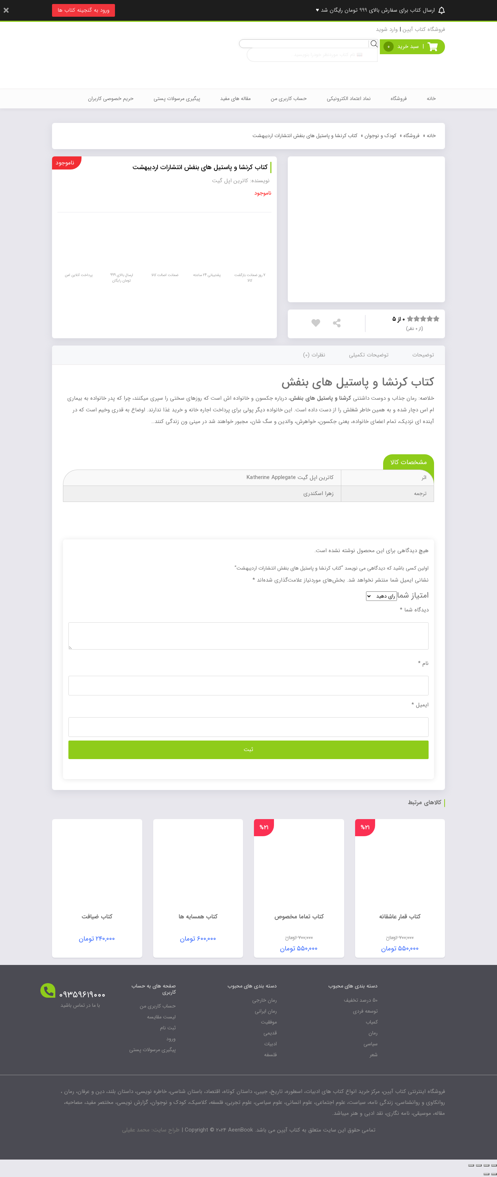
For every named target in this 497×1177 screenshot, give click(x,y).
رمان (373, 1033)
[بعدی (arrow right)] (486, 1174)
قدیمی (270, 1033)
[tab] (423, 355)
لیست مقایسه (161, 1017)
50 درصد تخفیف (361, 1000)
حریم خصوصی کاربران (111, 99)
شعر (374, 1055)
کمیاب (372, 1022)
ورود (171, 1039)
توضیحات (423, 355)
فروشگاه (399, 99)
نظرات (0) (314, 355)
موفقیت (269, 1022)
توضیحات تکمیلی (369, 355)
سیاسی (370, 1044)
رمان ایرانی (266, 1011)
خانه (431, 99)
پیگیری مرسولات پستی (177, 99)
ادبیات (270, 1044)
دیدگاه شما (414, 610)
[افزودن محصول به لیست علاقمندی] (317, 324)
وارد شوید (387, 29)
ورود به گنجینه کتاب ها (83, 10)
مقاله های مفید (235, 99)
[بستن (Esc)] (494, 1165)
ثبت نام (168, 1028)
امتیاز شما (413, 595)
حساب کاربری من (289, 99)
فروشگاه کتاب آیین (424, 29)
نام (423, 663)
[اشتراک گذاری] (486, 1165)
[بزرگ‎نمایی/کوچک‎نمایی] (471, 1165)
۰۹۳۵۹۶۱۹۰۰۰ (82, 995)
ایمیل (420, 705)
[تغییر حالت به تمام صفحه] (479, 1165)
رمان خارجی (264, 1000)
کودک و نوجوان (380, 136)
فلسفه (270, 1055)
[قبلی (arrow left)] (494, 1174)
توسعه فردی (365, 1011)
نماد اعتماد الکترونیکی (349, 99)
